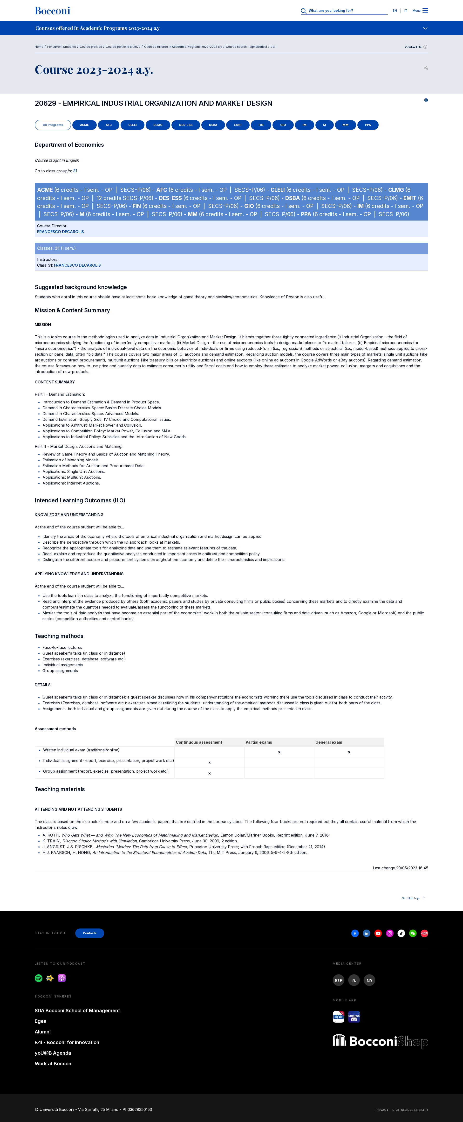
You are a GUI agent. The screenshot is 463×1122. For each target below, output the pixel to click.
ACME (84, 125)
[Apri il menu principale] (425, 10)
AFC (109, 125)
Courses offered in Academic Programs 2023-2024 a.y (183, 46)
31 (75, 170)
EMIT (238, 125)
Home (39, 46)
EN (395, 10)
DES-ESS (185, 125)
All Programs (53, 125)
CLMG (158, 125)
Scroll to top (410, 898)
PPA (368, 125)
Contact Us (413, 47)
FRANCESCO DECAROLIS (60, 231)
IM (304, 125)
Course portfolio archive (123, 46)
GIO (283, 125)
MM (345, 125)
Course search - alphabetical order (250, 46)
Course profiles (91, 46)
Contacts (89, 933)
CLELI (132, 125)
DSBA (213, 125)
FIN (261, 125)
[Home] (52, 10)
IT (405, 10)
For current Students (61, 46)
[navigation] (231, 28)
